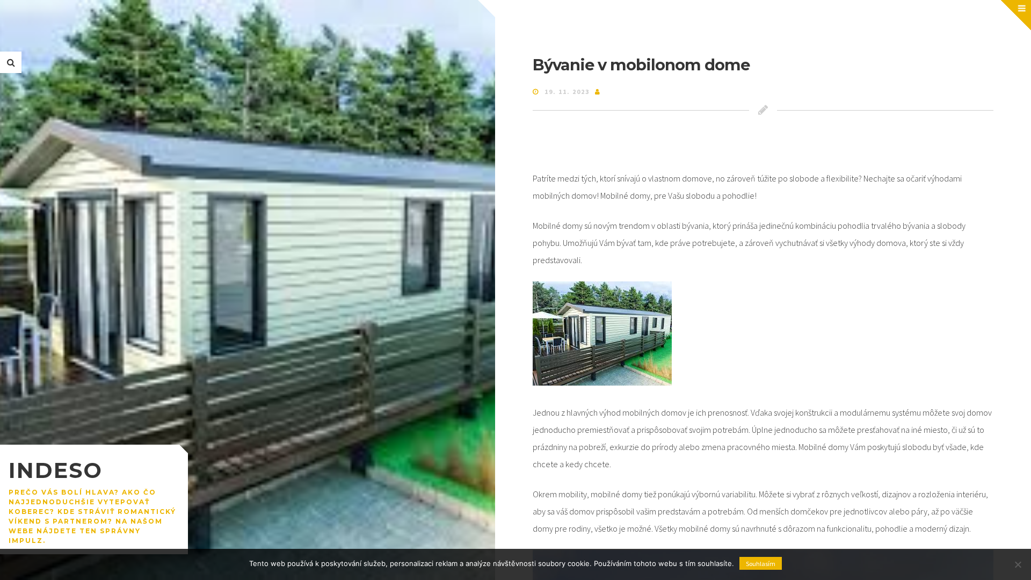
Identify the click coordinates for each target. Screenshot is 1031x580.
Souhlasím (760, 564)
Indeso (56, 470)
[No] (1017, 564)
